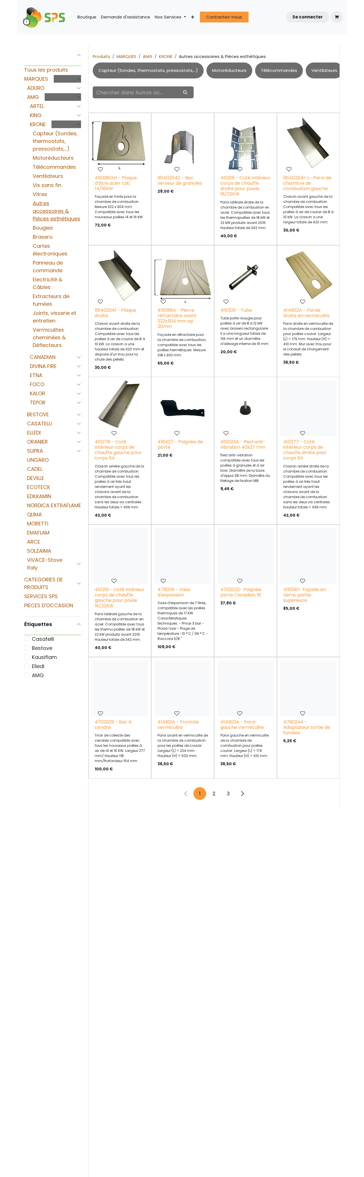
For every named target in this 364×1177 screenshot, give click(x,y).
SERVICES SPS (41, 596)
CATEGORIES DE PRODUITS (43, 583)
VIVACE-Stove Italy (44, 563)
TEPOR (38, 402)
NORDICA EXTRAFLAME (54, 505)
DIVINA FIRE (43, 366)
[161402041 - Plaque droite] (120, 277)
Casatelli (43, 638)
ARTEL (37, 106)
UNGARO (38, 459)
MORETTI (37, 523)
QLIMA (34, 514)
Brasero (43, 236)
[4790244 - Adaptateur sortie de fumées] (308, 688)
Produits (101, 56)
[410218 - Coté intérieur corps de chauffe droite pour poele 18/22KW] (246, 144)
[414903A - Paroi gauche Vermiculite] (246, 688)
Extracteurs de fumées (51, 300)
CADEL (34, 469)
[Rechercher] (185, 92)
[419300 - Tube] (246, 277)
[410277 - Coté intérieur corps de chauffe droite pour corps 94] (308, 408)
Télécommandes (54, 166)
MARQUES (36, 78)
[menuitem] (87, 17)
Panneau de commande (48, 266)
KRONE (38, 124)
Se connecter (307, 17)
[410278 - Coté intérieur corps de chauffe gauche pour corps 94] (120, 408)
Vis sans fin (47, 185)
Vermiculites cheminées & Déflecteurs (49, 337)
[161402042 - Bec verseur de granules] (183, 144)
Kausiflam (44, 657)
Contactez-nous (224, 17)
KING (36, 115)
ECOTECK (38, 487)
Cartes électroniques (50, 249)
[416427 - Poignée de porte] (183, 408)
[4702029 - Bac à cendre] (120, 688)
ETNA (36, 375)
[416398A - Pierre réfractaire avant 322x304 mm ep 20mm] (183, 277)
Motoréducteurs (53, 157)
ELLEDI (34, 432)
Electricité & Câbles (47, 283)
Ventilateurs (48, 176)
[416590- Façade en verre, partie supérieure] (308, 556)
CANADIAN (42, 357)
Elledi (38, 666)
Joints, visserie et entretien (54, 316)
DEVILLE (35, 478)
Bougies (43, 227)
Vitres (40, 194)
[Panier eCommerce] (337, 17)
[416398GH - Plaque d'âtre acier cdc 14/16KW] (120, 144)
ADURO (35, 88)
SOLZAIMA (39, 550)
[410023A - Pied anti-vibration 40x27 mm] (246, 408)
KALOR (37, 393)
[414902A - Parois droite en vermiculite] (308, 277)
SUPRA (35, 450)
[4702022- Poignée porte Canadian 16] (246, 556)
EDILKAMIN (39, 496)
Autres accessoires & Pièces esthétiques (56, 211)
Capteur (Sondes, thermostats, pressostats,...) (55, 141)
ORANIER (37, 441)
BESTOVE (38, 414)
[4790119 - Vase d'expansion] (183, 556)
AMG (33, 97)
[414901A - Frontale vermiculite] (183, 688)
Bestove (42, 648)
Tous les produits (46, 69)
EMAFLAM (38, 532)
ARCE (33, 541)
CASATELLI (39, 423)
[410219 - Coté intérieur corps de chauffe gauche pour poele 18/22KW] (120, 556)
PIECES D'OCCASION (48, 605)
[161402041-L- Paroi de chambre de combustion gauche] (308, 144)
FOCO (37, 384)
